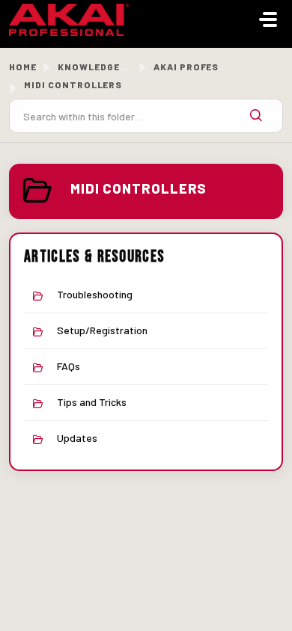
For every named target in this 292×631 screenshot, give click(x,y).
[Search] (256, 115)
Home (23, 66)
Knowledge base (102, 66)
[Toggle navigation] (268, 19)
